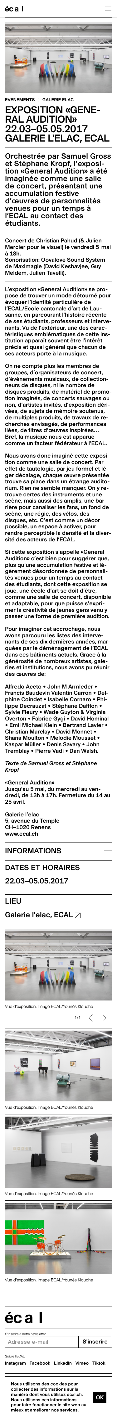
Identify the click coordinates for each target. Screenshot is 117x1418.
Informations (33, 850)
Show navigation (108, 8)
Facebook (40, 1363)
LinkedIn (63, 1363)
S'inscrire (95, 1342)
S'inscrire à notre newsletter (25, 1334)
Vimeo (82, 1363)
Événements (20, 100)
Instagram (15, 1363)
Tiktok (98, 1363)
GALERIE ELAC (58, 100)
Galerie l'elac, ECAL (40, 914)
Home (14, 8)
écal (23, 1317)
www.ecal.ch (21, 834)
